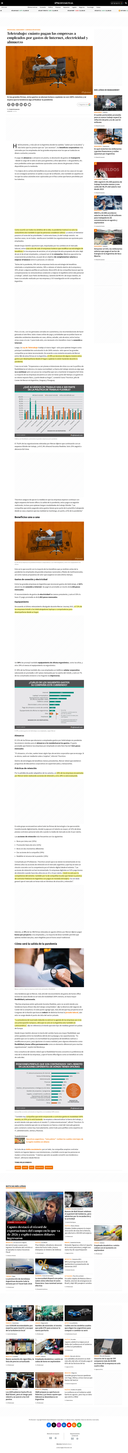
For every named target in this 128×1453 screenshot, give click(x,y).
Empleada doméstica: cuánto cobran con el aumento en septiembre (106, 1248)
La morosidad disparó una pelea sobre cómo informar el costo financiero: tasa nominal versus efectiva (49, 1282)
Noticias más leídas (16, 1186)
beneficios (39, 1167)
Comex (98, 7)
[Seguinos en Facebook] (48, 1425)
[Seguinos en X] (54, 1425)
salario (18, 1167)
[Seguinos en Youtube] (69, 1425)
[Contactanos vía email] (50, 1438)
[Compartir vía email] (29, 104)
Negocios (82, 7)
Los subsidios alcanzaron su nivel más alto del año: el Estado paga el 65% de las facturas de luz (78, 1361)
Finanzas (58, 7)
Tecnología (90, 7)
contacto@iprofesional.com (64, 1448)
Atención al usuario (53, 1434)
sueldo (25, 1167)
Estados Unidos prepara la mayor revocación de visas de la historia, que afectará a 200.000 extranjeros (78, 1230)
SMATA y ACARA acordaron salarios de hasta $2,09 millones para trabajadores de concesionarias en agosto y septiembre (107, 218)
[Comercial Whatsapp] (77, 1438)
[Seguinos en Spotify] (79, 1425)
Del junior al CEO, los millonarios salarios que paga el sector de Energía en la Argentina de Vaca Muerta (108, 252)
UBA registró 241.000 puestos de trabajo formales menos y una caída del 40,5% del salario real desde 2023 (108, 186)
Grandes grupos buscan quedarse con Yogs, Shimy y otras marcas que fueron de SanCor (78, 1377)
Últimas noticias (32, 7)
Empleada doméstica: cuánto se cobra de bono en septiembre (49, 1360)
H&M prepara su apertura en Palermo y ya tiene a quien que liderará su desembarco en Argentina (48, 1396)
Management (20, 30)
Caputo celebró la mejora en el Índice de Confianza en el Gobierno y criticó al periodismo (78, 1344)
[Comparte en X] (13, 104)
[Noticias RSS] (74, 1425)
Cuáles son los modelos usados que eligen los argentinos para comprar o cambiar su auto (78, 1328)
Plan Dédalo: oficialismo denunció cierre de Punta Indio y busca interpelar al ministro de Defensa (48, 1247)
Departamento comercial (75, 1435)
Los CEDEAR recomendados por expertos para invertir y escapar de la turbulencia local (19, 1328)
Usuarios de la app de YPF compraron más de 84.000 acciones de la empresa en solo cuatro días (107, 1362)
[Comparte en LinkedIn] (21, 104)
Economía (43, 7)
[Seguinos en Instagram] (59, 1425)
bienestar (49, 1167)
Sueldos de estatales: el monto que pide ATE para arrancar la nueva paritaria (48, 1328)
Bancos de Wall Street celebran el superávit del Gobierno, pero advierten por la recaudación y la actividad (78, 1215)
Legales (74, 7)
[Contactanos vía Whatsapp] (56, 1438)
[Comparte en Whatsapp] (17, 104)
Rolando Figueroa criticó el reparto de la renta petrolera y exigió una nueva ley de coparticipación (78, 1247)
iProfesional (11, 30)
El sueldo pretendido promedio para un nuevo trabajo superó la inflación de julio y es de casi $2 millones (107, 119)
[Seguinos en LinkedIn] (64, 1425)
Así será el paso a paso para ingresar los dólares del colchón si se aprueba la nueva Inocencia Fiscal (19, 1248)
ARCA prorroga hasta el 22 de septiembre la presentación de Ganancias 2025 (77, 1264)
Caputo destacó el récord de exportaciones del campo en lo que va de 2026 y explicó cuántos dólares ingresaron (33, 1232)
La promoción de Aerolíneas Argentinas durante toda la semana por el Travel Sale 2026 (19, 1281)
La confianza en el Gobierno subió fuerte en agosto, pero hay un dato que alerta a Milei (78, 1394)
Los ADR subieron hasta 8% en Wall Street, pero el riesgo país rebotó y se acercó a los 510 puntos (19, 1396)
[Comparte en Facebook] (8, 104)
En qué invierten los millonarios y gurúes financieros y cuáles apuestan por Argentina (108, 151)
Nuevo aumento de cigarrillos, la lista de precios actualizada (20, 1360)
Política (50, 7)
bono (31, 1167)
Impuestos (66, 7)
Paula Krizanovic (14, 109)
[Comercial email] (72, 1438)
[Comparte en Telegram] (25, 104)
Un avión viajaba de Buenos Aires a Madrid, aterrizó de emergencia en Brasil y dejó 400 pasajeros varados (78, 1280)
